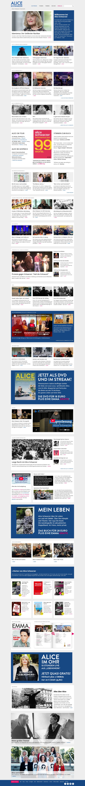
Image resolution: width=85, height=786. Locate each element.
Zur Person (34, 6)
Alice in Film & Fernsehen (67, 97)
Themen (41, 6)
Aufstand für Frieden (18, 489)
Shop (24, 781)
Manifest (14, 499)
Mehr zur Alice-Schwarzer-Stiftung (64, 340)
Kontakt (66, 781)
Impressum (62, 781)
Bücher (54, 6)
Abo (20, 781)
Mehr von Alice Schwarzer (67, 125)
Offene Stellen (56, 781)
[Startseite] (16, 4)
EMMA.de (60, 6)
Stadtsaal (23, 141)
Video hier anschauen (17, 160)
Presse (27, 781)
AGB (35, 781)
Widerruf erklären (15, 781)
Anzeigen (31, 781)
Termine (47, 6)
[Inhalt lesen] (53, 633)
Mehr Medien (70, 192)
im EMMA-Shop (41, 163)
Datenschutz (46, 781)
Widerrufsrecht (39, 781)
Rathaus (21, 144)
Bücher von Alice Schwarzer (24, 571)
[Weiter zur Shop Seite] (21, 635)
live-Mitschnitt (25, 492)
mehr (59, 23)
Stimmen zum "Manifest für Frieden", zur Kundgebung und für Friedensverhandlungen (20, 496)
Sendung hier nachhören (18, 155)
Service (50, 781)
